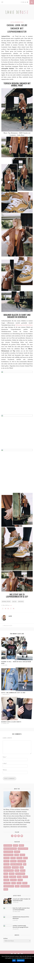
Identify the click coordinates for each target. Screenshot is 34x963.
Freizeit (6, 861)
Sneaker (21, 601)
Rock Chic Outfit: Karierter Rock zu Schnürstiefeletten (21, 908)
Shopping (7, 883)
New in (23, 870)
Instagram (7, 867)
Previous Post (7, 625)
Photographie (20, 873)
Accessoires (7, 845)
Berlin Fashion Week (10, 848)
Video (17, 886)
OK (14, 960)
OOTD (12, 22)
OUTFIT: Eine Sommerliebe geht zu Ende (13, 692)
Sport (19, 883)
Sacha (14, 601)
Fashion (6, 858)
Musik (17, 870)
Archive (5, 938)
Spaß (13, 883)
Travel (25, 883)
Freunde (13, 861)
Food (25, 858)
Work (5, 889)
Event (16, 854)
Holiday (6, 864)
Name (5, 757)
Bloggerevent (8, 851)
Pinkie (6, 876)
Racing (25, 876)
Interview (15, 867)
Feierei (13, 858)
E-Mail (5, 763)
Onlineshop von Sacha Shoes (24, 325)
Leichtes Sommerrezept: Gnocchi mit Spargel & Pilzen (20, 926)
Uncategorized (8, 886)
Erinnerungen (8, 854)
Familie (22, 854)
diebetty (17, 851)
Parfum (12, 873)
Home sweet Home (16, 864)
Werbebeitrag (19, 22)
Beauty (21, 845)
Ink (25, 864)
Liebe (21, 867)
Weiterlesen (21, 960)
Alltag (15, 845)
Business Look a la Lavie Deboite (11, 722)
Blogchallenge (22, 848)
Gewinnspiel (21, 861)
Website (5, 770)
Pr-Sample (13, 876)
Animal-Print (6, 601)
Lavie (10, 605)
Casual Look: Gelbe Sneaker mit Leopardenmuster (21, 899)
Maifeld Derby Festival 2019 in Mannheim (21, 917)
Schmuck (13, 880)
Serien (20, 880)
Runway (6, 880)
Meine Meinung (8, 870)
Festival (19, 858)
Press (19, 876)
